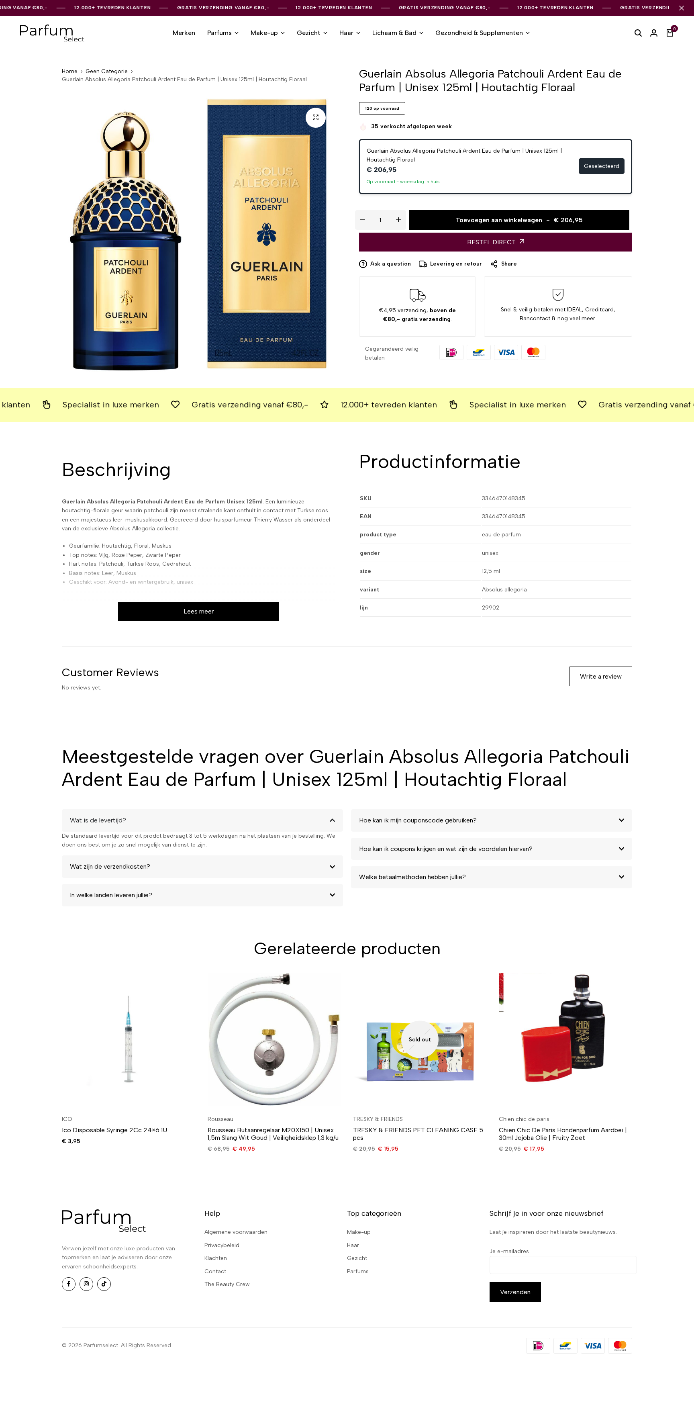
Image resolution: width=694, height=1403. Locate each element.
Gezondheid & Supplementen (479, 33)
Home (70, 71)
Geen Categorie (107, 71)
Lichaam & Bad (394, 33)
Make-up (264, 33)
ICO (67, 1119)
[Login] (654, 33)
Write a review (601, 676)
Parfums (219, 33)
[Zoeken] (638, 33)
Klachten (215, 1258)
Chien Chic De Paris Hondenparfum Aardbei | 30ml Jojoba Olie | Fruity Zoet (563, 1133)
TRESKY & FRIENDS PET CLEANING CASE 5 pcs (418, 1133)
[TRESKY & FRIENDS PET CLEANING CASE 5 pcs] (420, 1039)
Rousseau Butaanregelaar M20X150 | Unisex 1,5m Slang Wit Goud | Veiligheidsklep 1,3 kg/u (273, 1133)
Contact (215, 1271)
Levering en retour (456, 263)
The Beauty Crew (227, 1284)
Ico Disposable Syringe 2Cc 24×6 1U (114, 1130)
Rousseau (220, 1119)
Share (509, 263)
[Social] (69, 1284)
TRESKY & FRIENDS (378, 1119)
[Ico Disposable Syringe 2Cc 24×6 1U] (129, 1039)
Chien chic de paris (524, 1119)
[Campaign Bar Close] (681, 8)
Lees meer (199, 611)
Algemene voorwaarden (235, 1232)
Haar (346, 33)
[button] (83, 1039)
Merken (184, 33)
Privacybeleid (221, 1245)
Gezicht (308, 33)
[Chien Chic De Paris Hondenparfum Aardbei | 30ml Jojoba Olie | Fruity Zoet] (566, 1039)
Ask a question (390, 263)
